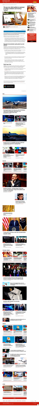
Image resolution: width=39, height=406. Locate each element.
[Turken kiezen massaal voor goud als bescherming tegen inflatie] (8, 205)
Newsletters (35, 3)
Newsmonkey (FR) (9, 403)
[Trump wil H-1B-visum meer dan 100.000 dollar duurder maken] (15, 217)
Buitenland (4, 140)
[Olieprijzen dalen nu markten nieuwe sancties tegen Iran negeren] (8, 325)
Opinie (32, 3)
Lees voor (14, 31)
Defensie (4, 285)
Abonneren (4, 400)
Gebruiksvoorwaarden (18, 400)
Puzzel (3, 299)
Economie (4, 2)
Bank (15, 121)
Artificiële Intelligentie (26, 376)
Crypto (18, 2)
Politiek (9, 2)
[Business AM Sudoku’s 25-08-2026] (15, 286)
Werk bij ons (14, 400)
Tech (10, 2)
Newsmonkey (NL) (5, 403)
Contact (35, 403)
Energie (12, 2)
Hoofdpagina (4, 4)
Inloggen (6, 400)
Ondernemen (6, 2)
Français (35, 400)
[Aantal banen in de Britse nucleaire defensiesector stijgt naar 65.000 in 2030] (21, 236)
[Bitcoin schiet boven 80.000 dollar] (8, 115)
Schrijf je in (31, 41)
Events (12, 400)
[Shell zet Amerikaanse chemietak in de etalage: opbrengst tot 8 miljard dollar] (8, 336)
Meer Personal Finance (32, 31)
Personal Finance (15, 2)
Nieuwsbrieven (9, 400)
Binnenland (15, 390)
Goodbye (12, 403)
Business (4, 108)
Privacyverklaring (24, 400)
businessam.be (10, 113)
